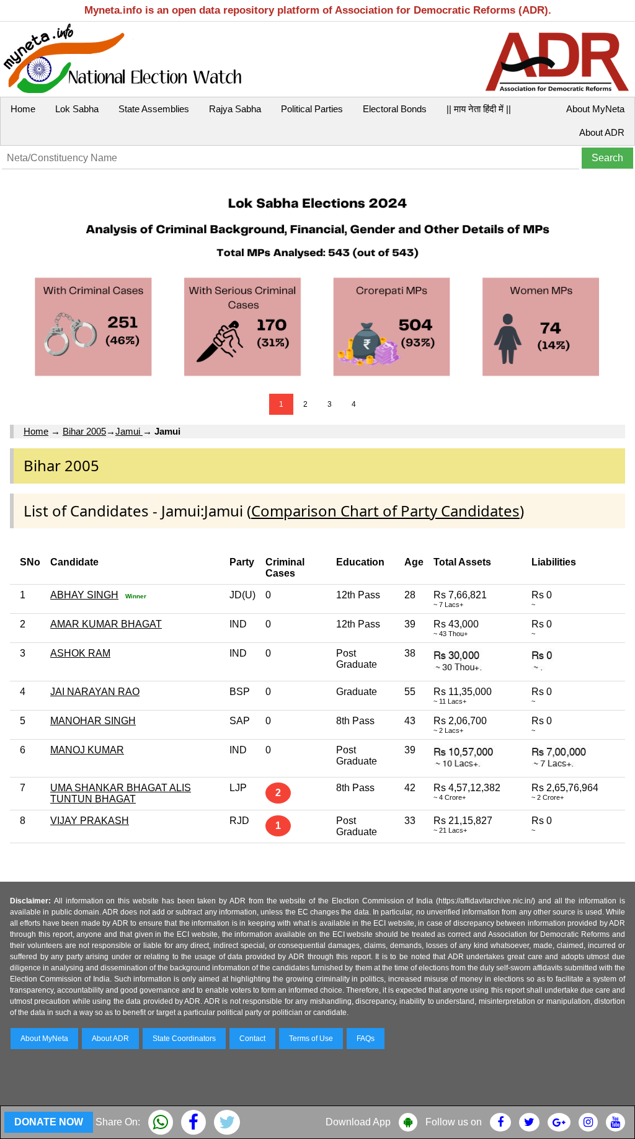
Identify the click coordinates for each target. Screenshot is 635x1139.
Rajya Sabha (235, 109)
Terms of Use (311, 1038)
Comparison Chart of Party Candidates (385, 510)
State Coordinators (184, 1038)
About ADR (601, 132)
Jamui (129, 431)
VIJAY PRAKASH (89, 820)
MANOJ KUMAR (87, 750)
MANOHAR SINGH (93, 721)
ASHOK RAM (80, 653)
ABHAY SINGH (84, 595)
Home (23, 109)
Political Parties (312, 109)
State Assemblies (153, 109)
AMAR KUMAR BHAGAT (106, 624)
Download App (358, 1122)
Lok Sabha (77, 109)
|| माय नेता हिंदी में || (478, 109)
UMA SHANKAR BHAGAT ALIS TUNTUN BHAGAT (120, 793)
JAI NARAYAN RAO (95, 691)
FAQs (366, 1038)
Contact (252, 1038)
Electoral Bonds (395, 109)
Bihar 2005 (84, 431)
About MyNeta (595, 109)
